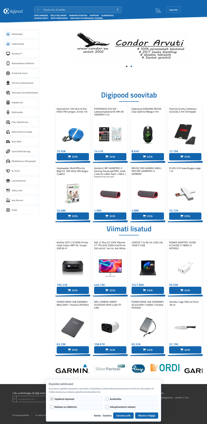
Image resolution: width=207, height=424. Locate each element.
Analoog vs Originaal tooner (86, 18)
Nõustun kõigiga (146, 415)
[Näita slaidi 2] (131, 66)
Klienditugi (107, 15)
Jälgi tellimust (58, 15)
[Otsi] (117, 10)
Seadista (107, 415)
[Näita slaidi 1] (126, 66)
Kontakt (94, 15)
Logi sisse (173, 9)
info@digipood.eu (165, 397)
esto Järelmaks (59, 18)
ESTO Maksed (41, 15)
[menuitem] (21, 34)
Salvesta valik (123, 415)
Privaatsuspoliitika (21, 415)
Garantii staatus (78, 15)
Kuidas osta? (41, 18)
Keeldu (97, 415)
